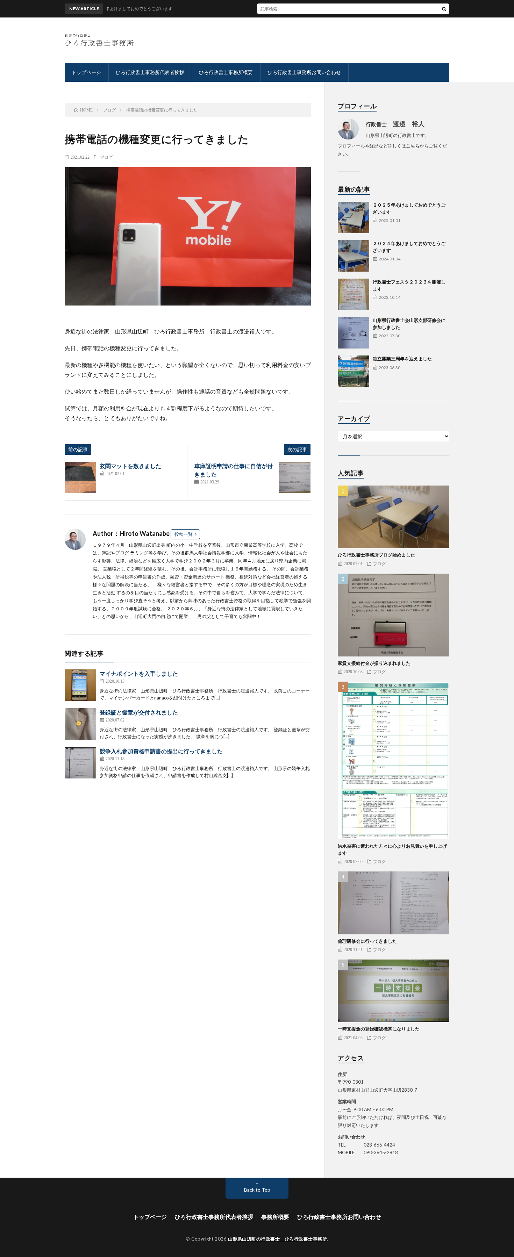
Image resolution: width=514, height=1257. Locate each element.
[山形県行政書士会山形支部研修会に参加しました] (353, 333)
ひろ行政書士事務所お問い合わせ (304, 72)
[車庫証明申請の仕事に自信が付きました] (294, 477)
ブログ (106, 157)
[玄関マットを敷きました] (80, 477)
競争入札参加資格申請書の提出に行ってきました (161, 751)
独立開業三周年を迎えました (402, 358)
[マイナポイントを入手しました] (80, 685)
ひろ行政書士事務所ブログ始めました (376, 555)
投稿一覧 (183, 534)
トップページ (86, 72)
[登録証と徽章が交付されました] (80, 724)
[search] (444, 8)
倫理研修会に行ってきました (367, 941)
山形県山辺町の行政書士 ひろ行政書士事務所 (277, 1239)
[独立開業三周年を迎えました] (353, 371)
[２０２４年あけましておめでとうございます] (353, 256)
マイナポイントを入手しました (139, 673)
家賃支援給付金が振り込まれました (374, 663)
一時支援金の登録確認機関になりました (379, 1029)
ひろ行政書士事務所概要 (226, 72)
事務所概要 (275, 1216)
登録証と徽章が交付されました (139, 712)
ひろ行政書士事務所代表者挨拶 (150, 72)
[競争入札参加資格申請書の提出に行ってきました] (80, 762)
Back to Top (257, 1190)
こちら (413, 146)
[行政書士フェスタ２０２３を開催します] (353, 294)
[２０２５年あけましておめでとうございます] (353, 217)
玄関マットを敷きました (130, 465)
